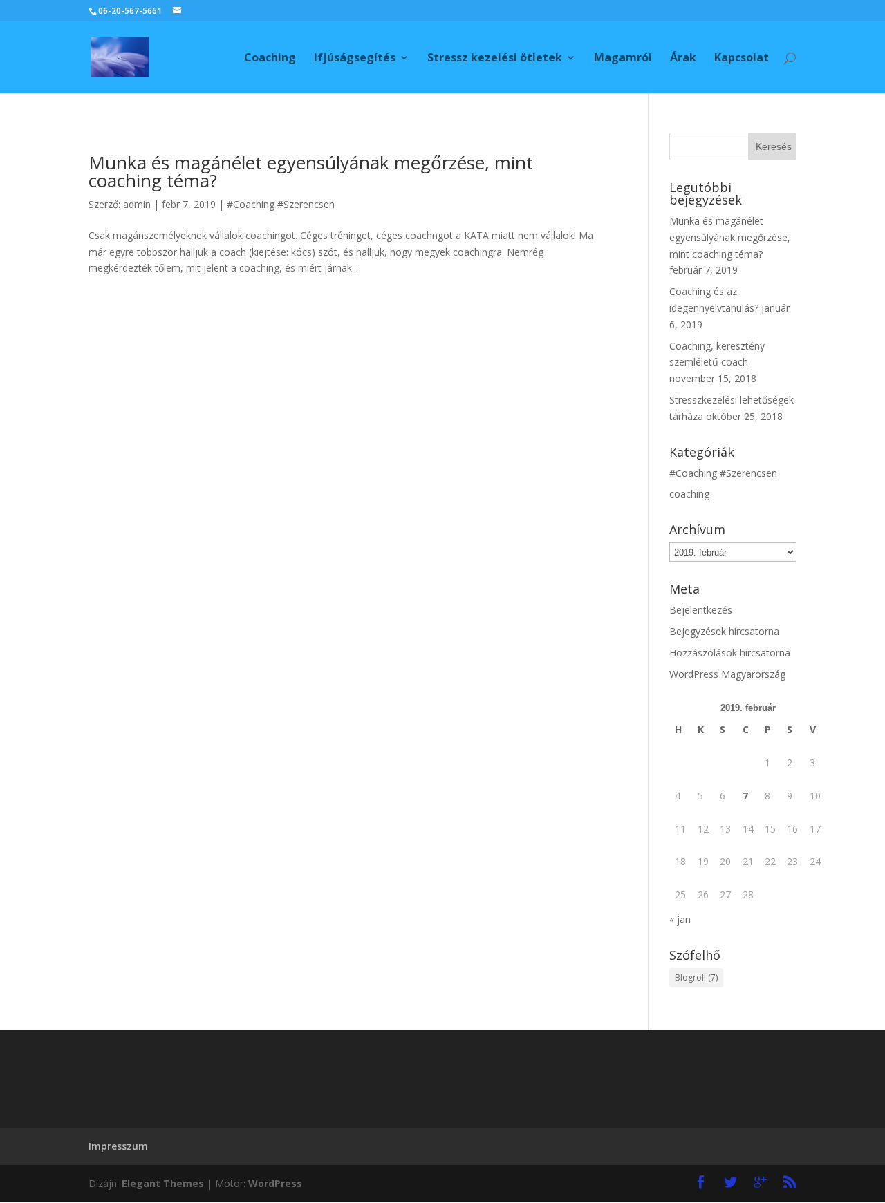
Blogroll (696, 977)
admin (137, 204)
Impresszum (118, 1146)
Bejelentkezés (700, 609)
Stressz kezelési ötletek (494, 59)
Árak (683, 59)
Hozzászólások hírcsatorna (729, 652)
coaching (689, 493)
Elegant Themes (163, 1183)
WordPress (275, 1183)
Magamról (623, 59)
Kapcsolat (741, 59)
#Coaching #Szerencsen (281, 204)
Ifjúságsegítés (354, 59)
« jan (680, 919)
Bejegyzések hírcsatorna (724, 631)
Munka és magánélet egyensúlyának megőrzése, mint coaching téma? (310, 171)
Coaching (270, 59)
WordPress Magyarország (727, 674)
